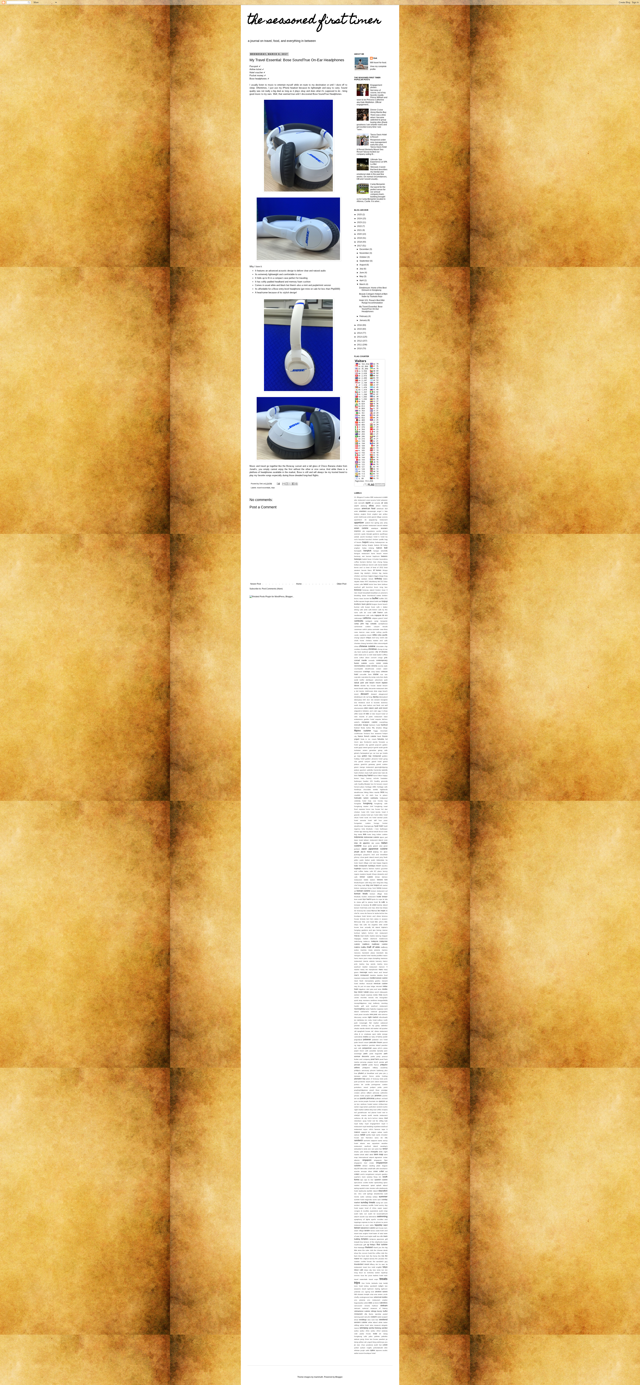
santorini (367, 1140)
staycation (383, 1191)
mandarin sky (382, 953)
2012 (359, 341)
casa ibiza (384, 629)
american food (369, 508)
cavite (356, 635)
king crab (361, 885)
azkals (356, 537)
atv (363, 531)
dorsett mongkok (381, 700)
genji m (371, 747)
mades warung (375, 936)
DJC (364, 700)
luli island (376, 927)
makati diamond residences (375, 939)
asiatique (374, 528)
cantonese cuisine (362, 626)
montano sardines (370, 1000)
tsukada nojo (377, 1283)
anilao (385, 514)
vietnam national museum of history (371, 1308)
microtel (379, 986)
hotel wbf (372, 820)
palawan (367, 1039)
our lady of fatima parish (378, 1037)
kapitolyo (357, 869)
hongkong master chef (363, 806)
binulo (371, 579)
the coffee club (378, 1253)
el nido (366, 714)
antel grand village (374, 517)
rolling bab (383, 1121)
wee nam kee (373, 1320)
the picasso (379, 1259)
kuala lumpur (382, 897)
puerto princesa (367, 1098)
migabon (362, 989)
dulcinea (384, 703)
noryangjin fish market (369, 1023)
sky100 (357, 1168)
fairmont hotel (374, 725)
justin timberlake (377, 860)
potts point (383, 1087)
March (363, 284)
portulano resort (361, 1087)
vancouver (358, 1306)
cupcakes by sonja (368, 677)
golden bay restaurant (371, 756)
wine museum (375, 1325)
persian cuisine (360, 1065)
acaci (368, 500)
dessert (364, 693)
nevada (366, 1014)
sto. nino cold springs (363, 1194)
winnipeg (364, 1328)
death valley (363, 688)
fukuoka (381, 739)
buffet (375, 598)
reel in (385, 1112)
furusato (382, 742)
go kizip (357, 756)
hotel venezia (360, 820)
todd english (377, 1267)
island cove (383, 840)
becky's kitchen (366, 562)
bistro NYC (364, 581)
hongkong (367, 803)
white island (373, 1322)
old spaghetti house (362, 1031)
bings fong (383, 576)
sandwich (358, 1140)
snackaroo (384, 1168)
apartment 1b (360, 520)
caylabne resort (366, 635)
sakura (356, 1135)
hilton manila (374, 792)
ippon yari (384, 837)
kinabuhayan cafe (361, 883)
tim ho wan (380, 1264)
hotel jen (370, 815)
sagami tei (365, 1132)
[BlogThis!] (286, 483)
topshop (384, 1273)
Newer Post (255, 584)
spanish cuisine (381, 1180)
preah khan (375, 1090)
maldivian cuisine (380, 944)
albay (371, 505)
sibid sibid (369, 1154)
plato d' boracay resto (375, 1079)
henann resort (382, 784)
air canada (376, 503)
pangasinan (367, 1048)
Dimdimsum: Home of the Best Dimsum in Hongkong (372, 289)
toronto (357, 1275)
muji (369, 1003)
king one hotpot (372, 885)
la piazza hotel (372, 902)
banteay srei (359, 556)
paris (366, 1054)
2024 (359, 218)
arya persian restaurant (367, 525)
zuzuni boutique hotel (367, 1353)
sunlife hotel (373, 1205)
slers (362, 1168)
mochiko (363, 997)
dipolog (375, 697)
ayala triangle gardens (370, 534)
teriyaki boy (358, 1242)
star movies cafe (372, 1188)
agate (368, 503)
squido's (362, 1188)
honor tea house (373, 809)
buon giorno (366, 604)
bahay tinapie (367, 545)
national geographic (379, 1011)
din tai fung (367, 697)
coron (378, 663)
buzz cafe (375, 607)
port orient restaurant (379, 1082)
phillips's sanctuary (361, 1070)
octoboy (364, 1025)
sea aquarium (373, 1143)
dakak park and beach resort (367, 683)
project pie (369, 1096)
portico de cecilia (362, 1084)
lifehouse (357, 922)
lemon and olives (374, 916)
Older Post (341, 584)
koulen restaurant (369, 897)
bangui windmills (381, 551)
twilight (381, 1286)
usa (370, 1303)
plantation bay (360, 1079)
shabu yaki (358, 1152)
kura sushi (358, 899)
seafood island (371, 1146)
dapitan (385, 683)
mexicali (369, 983)
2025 (359, 214)
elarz (386, 717)
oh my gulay (374, 1025)
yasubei (382, 1339)
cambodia (358, 621)
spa (361, 1180)
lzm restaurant (381, 933)
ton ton (385, 1270)
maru (381, 969)
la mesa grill (359, 902)
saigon (373, 1132)
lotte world (383, 925)
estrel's (357, 722)
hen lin (373, 784)
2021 (359, 230)
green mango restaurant (364, 767)
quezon (382, 1101)
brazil (360, 593)
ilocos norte (383, 831)
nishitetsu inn (362, 1020)
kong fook (372, 888)
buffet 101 (383, 598)
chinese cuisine (367, 646)
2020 (359, 234)
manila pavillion (377, 955)
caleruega (358, 618)
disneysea (358, 700)
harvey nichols (372, 778)
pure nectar (358, 1101)
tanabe (367, 1231)
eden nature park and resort (376, 708)
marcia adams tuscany (372, 961)
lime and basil (368, 922)
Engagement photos (376, 86)
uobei (366, 1303)
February (364, 316)
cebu (374, 635)
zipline (372, 1350)
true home (366, 1283)
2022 (359, 226)
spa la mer (369, 1180)
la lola (385, 899)
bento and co (359, 567)
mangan (357, 955)
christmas (372, 649)
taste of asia (378, 1233)
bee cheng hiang (380, 562)
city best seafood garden (364, 652)
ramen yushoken (369, 1107)
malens (357, 947)
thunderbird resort (361, 1264)
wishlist (385, 1328)
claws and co (363, 655)
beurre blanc (367, 570)
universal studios (381, 1297)
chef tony (375, 638)
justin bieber (365, 860)
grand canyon (364, 761)
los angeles (373, 925)
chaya (368, 638)
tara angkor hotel (366, 1233)
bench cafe (373, 565)
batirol (364, 559)
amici (356, 511)
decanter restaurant (376, 688)
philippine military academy (375, 1068)
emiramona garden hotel (364, 719)
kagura (385, 863)
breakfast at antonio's (379, 593)
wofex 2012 (375, 1331)
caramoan (358, 629)
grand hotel (377, 761)
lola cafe (363, 925)
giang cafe (383, 750)
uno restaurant (373, 1300)
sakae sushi (383, 1132)
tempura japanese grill (379, 1239)
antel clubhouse (360, 517)
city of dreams (381, 652)
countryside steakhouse (364, 669)
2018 (359, 242)
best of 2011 (378, 567)
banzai (368, 556)
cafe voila (370, 615)
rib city (364, 1118)
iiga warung (364, 831)
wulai (375, 1334)
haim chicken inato (361, 773)
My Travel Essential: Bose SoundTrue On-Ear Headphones (370, 309)
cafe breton (373, 610)
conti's (371, 663)
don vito (370, 700)
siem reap (378, 1154)
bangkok (367, 551)
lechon (382, 913)
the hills (381, 1256)
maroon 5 (383, 967)
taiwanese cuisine (368, 1228)
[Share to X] (290, 483)
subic (362, 1197)
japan (364, 849)
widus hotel (364, 1325)
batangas (358, 559)
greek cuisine (382, 764)
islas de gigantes (362, 843)
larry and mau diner (372, 908)
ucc (362, 1292)
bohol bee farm (375, 584)
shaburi (367, 1152)
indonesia (358, 837)
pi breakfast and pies (373, 1073)
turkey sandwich (370, 1286)
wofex (356, 1331)
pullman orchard (381, 1098)
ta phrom (377, 1222)
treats (384, 1279)
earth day (358, 705)
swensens (372, 1217)
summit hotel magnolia (363, 1199)
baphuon (376, 556)
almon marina (382, 506)
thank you (377, 1247)
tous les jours (366, 1275)
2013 (359, 337)
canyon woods (381, 626)
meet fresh (358, 981)
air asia (384, 503)
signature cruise (381, 1157)
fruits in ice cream (368, 739)
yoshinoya (380, 1342)
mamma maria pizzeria (370, 950)
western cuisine (360, 1322)
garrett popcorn (375, 745)
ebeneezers (358, 708)
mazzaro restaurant (361, 978)
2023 (359, 222)
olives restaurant (381, 1031)
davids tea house (368, 685)
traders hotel (378, 1275)
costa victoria (371, 666)
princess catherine (380, 1093)
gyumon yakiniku (366, 770)
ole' (372, 1031)
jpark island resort (372, 857)
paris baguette (376, 1054)
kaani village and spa (367, 863)
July (362, 269)
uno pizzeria (359, 1300)
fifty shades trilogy (380, 728)
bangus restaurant (362, 553)
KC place (378, 871)
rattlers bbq (368, 1110)
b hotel (381, 537)
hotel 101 (365, 812)
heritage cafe (382, 787)
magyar (385, 936)
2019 (359, 238)
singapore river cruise (364, 1163)
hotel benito (376, 812)
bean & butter (373, 559)
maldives (366, 944)
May (362, 276)
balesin (379, 548)
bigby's (371, 576)
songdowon (370, 1174)
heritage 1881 (370, 787)
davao (356, 685)
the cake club (367, 1250)
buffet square (359, 601)
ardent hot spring (372, 523)
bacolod (361, 539)
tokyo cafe (358, 1270)
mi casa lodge (369, 986)
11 (355, 497)
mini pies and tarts (373, 989)
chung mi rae (383, 649)
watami (374, 1317)
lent (367, 919)
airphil (356, 506)
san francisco (367, 1138)
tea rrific (380, 1236)
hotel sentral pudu (380, 817)
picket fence (368, 1076)
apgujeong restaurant (378, 520)
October (363, 257)
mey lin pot (358, 986)
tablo (372, 1225)
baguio (365, 542)
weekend (383, 1319)
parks (373, 1056)
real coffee (377, 1110)
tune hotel (358, 1286)
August (363, 265)
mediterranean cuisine (379, 978)
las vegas (382, 911)
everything (384, 722)
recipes (385, 1110)
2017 (359, 246)
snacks (357, 1171)
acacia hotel (375, 500)
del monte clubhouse (364, 691)
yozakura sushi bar (374, 1345)
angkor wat (377, 514)
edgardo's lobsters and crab (365, 711)
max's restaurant (361, 975)
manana (357, 953)
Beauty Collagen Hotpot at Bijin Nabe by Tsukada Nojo (373, 295)
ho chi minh (367, 795)
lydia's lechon (367, 933)
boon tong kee (381, 587)
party (378, 1056)
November (365, 253)
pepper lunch (373, 1062)
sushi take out (360, 1214)
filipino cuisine (362, 730)
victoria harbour (371, 1306)
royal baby (358, 1124)
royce (365, 1129)
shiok (362, 1154)
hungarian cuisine (362, 823)
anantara (362, 511)
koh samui (384, 885)
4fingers (360, 497)
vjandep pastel (381, 1314)
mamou (385, 950)
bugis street (369, 601)
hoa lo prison (381, 795)
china (356, 646)
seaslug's (384, 1146)
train (386, 1275)
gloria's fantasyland (361, 753)
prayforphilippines (361, 1090)
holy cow (372, 801)
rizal (386, 1118)
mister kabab (363, 992)
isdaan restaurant (371, 840)
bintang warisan (360, 579)
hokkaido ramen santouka (366, 798)
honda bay (383, 801)
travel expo (373, 1279)
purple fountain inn (371, 1101)
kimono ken (382, 880)
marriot (356, 969)
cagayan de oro (381, 615)
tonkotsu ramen (373, 1273)
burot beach (383, 604)
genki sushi (378, 747)
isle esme (376, 843)
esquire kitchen (381, 719)
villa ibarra (368, 1314)
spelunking (378, 1182)
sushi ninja (383, 1211)
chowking (364, 649)
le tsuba (376, 913)
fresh (379, 736)
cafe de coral (365, 612)
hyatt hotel (378, 826)
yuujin (362, 1350)
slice (366, 1168)
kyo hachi (367, 899)
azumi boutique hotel (369, 537)
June (362, 272)
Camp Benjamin (377, 184)
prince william (366, 1093)
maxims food (382, 975)
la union (373, 905)
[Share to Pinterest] (296, 483)
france (360, 736)
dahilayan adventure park (377, 680)
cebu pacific (383, 635)
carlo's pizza (367, 629)
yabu (370, 1336)
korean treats (361, 894)
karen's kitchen (368, 869)
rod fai (375, 1121)
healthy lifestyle (364, 784)
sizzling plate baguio (378, 1166)
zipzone (379, 1350)
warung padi (359, 1317)
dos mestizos (359, 703)
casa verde (370, 632)
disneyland (383, 697)
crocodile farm (366, 674)
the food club (363, 1256)
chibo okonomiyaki (380, 643)
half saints (373, 773)
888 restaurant (376, 497)
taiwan (357, 1228)
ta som (366, 1225)
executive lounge (361, 725)
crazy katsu (375, 671)
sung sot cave (382, 1202)
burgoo (374, 604)
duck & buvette (373, 703)
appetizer (359, 522)
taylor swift (372, 1236)
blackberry (373, 581)
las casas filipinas (370, 911)
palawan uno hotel (380, 1040)
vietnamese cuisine (362, 1311)
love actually (365, 927)
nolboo (380, 1020)
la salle (382, 902)
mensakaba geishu (372, 981)
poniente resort (364, 1082)
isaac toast (358, 840)
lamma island (382, 905)
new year (373, 1014)
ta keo (370, 1222)
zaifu (367, 1350)
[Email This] (283, 483)
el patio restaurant (374, 717)
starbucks (362, 1191)
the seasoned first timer (314, 21)
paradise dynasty (376, 1051)
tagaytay (378, 1225)
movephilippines (360, 1003)
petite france (373, 1065)
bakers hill (378, 545)
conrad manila (360, 660)
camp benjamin (381, 621)
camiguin (368, 621)
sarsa (380, 1140)
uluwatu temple (363, 1294)
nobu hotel (372, 1020)
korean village (376, 894)
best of (369, 567)
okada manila (359, 1028)
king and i (372, 883)
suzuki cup (364, 1217)
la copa (379, 899)
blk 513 (381, 581)
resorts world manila (369, 1115)
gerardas (372, 750)
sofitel (381, 1171)
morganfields (383, 1000)
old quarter (383, 1028)
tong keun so (360, 1273)
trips (273, 488)
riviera (381, 1118)
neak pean (358, 1014)
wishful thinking (375, 1328)
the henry (374, 1256)
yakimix (377, 1336)
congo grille (383, 657)
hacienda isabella (381, 770)
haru (362, 778)
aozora (385, 517)
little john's (379, 922)
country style (383, 666)
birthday (378, 579)
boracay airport (368, 590)
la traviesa (365, 905)
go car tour (374, 753)
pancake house (375, 1042)
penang (363, 1062)
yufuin (385, 1345)
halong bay (362, 775)
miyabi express (366, 995)
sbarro (362, 1143)
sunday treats (368, 1202)
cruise (375, 674)
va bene (375, 1303)
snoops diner (366, 1171)
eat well (384, 705)
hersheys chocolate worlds (366, 789)
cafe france (378, 612)
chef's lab (384, 638)
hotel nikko (378, 815)
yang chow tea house (369, 1339)
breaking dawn (360, 595)
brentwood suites (374, 595)
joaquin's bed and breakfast (375, 854)
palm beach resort (361, 1042)
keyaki (368, 874)
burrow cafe (359, 607)
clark (356, 655)
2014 (359, 333)
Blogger (338, 1377)
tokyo (385, 1267)
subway (369, 1197)
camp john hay (361, 624)
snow (375, 1171)
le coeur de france (365, 913)
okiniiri (367, 1028)
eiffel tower (358, 714)
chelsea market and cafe (377, 640)
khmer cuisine (366, 877)
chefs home (359, 640)
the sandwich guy (380, 1261)
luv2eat (357, 933)
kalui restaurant (360, 866)
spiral (373, 1185)
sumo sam (377, 1199)
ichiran (356, 831)
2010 (359, 348)
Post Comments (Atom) (272, 589)
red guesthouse (360, 1112)
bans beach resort (379, 553)
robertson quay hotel (362, 1121)
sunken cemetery (361, 1205)
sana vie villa (381, 1138)
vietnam (384, 1305)
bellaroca (357, 565)
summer (383, 1196)
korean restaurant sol (379, 891)
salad (362, 1135)
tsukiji (385, 1283)
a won (385, 497)
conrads (371, 660)
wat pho (367, 1317)
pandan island (375, 1045)
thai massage (359, 1247)
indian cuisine (382, 834)
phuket (361, 1073)
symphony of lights (362, 1219)
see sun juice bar (375, 1149)
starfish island (372, 1191)
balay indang (368, 548)
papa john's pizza (380, 1048)
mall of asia (373, 947)
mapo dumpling (374, 958)
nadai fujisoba (370, 1009)
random (379, 1107)
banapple (358, 551)
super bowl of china (367, 1208)
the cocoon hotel (365, 1253)
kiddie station (369, 880)
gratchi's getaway (368, 764)
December (365, 249)
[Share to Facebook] (293, 483)
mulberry (376, 1003)
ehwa (385, 711)
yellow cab (363, 1342)
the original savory (367, 1259)
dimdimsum (358, 697)
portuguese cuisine (380, 1084)
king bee (380, 883)
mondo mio (373, 997)
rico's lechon (373, 1118)
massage (363, 972)
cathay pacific (382, 632)
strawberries (378, 1194)
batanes (384, 556)
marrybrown (373, 969)
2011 (359, 344)
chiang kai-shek (367, 643)
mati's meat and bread (378, 972)
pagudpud (358, 1040)
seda (365, 1149)
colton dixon (364, 657)
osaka (365, 1037)
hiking (366, 792)
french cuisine (370, 736)
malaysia (374, 941)
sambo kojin (371, 1135)
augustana (370, 531)
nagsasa (380, 1009)
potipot (373, 1087)
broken (385, 595)
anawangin (372, 511)
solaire (357, 1174)
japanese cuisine (378, 848)
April (362, 280)
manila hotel (365, 955)
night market (373, 1017)
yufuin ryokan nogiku (363, 1348)
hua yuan (383, 820)
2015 (359, 329)
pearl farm (375, 1059)
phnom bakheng (377, 1070)
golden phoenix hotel (373, 759)
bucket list (368, 598)
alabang (364, 506)
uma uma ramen (376, 1294)
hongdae (357, 803)
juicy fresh (384, 857)
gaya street (363, 747)
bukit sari (377, 601)
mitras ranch (374, 992)
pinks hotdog (382, 1076)
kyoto (374, 899)
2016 (359, 325)
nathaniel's (364, 1011)
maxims (373, 975)
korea (379, 888)
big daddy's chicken (369, 573)
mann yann (363, 958)
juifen (356, 860)
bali (386, 548)
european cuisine (369, 722)
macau (357, 936)
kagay (379, 863)
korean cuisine (363, 891)
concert (373, 657)
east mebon (367, 705)
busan (367, 607)
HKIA (382, 792)
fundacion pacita (371, 742)
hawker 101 (368, 781)
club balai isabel (375, 655)
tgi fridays (371, 1245)
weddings (363, 1320)
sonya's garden (381, 1174)
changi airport (359, 638)
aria (381, 523)
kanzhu (385, 866)
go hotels (384, 753)
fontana (367, 733)
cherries (357, 643)
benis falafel (383, 565)
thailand (369, 1247)
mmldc (375, 995)
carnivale (375, 629)
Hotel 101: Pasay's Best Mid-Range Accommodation (372, 301)
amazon (357, 508)
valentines (383, 1303)
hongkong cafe (381, 803)
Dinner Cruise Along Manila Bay (378, 111)
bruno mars (358, 598)
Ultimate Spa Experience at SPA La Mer (378, 161)
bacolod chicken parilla (375, 539)
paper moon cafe (361, 1051)
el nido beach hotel (378, 714)
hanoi (370, 775)
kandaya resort (374, 866)
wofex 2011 (364, 1331)
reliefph (357, 1115)
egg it (380, 711)
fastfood (384, 725)
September (365, 261)
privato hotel (359, 1096)
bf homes (377, 570)
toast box (367, 1267)
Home (299, 584)
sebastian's (358, 1149)
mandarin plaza (368, 953)
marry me (364, 969)
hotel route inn (366, 817)
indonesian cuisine (371, 837)
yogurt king (371, 1342)
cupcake (357, 677)
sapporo (374, 1140)
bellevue (365, 565)
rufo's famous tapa (377, 1129)
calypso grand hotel (380, 618)
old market (374, 1028)
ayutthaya (384, 534)
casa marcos (359, 632)
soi (386, 1171)
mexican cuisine (381, 983)
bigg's (376, 576)
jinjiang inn (377, 852)
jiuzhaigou (358, 854)
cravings (366, 671)
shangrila (374, 1152)
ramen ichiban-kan (380, 1104)
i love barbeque (381, 829)
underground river (366, 1297)
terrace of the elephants (373, 1242)
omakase (367, 1034)
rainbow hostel (366, 1104)
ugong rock (369, 1292)
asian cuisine (361, 528)
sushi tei (371, 1214)
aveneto (357, 534)
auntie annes (382, 531)
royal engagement (372, 1124)
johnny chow (359, 857)
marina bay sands (367, 964)
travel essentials (263, 488)
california (367, 618)
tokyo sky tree (370, 1270)
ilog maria (358, 834)
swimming (382, 1216)
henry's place (359, 787)
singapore (367, 1160)
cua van (384, 674)
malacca (366, 941)
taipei (385, 1225)
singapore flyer (381, 1160)
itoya (365, 846)
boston (378, 590)
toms (378, 1270)
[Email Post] (278, 484)
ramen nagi (358, 1107)
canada (373, 624)
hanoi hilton (377, 775)
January (363, 320)
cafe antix (364, 610)
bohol (366, 584)
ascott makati (382, 525)
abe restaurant (360, 500)
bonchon (369, 587)
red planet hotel (374, 1112)
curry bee (379, 677)
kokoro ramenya (360, 888)
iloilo (364, 834)
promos (378, 1095)
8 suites (367, 497)
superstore (374, 1211)
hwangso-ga (369, 826)
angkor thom (366, 514)
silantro (357, 1160)
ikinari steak (373, 831)
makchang (358, 941)
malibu (363, 947)
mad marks (364, 936)
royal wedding (367, 1126)
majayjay (357, 939)
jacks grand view (375, 846)
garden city (363, 745)
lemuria (363, 919)
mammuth (318, 1377)
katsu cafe (368, 871)
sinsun (365, 1166)
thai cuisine (382, 1244)
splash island (382, 1185)
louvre (356, 927)
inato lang (371, 834)
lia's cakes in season (379, 919)
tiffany (372, 1264)
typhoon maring (373, 1289)
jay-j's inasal (366, 852)
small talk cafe (373, 1168)
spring (356, 1188)
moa (380, 995)
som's (362, 1174)
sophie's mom (360, 1177)
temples (364, 1239)
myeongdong (359, 1009)
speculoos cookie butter (363, 1182)
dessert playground (379, 694)
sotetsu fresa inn (374, 1177)
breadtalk (366, 593)
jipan (386, 852)
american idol (382, 508)
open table (376, 1034)
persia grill (383, 1062)
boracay (358, 590)
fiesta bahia (366, 728)
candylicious (383, 624)
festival (357, 728)
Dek (375, 58)
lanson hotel (359, 908)
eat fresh (376, 705)
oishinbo (384, 1025)
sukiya (375, 1197)
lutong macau (382, 930)
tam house (380, 1228)
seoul (385, 1149)
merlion (362, 983)
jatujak (356, 852)
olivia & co (358, 1034)
